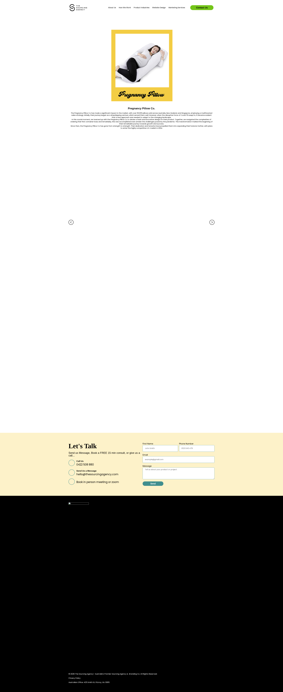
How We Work (125, 8)
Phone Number (186, 444)
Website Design (159, 8)
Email (145, 455)
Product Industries (141, 8)
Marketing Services (176, 8)
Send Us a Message (86, 471)
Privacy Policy (74, 678)
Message (147, 466)
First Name (148, 444)
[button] (71, 222)
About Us (112, 8)
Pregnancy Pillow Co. (141, 108)
